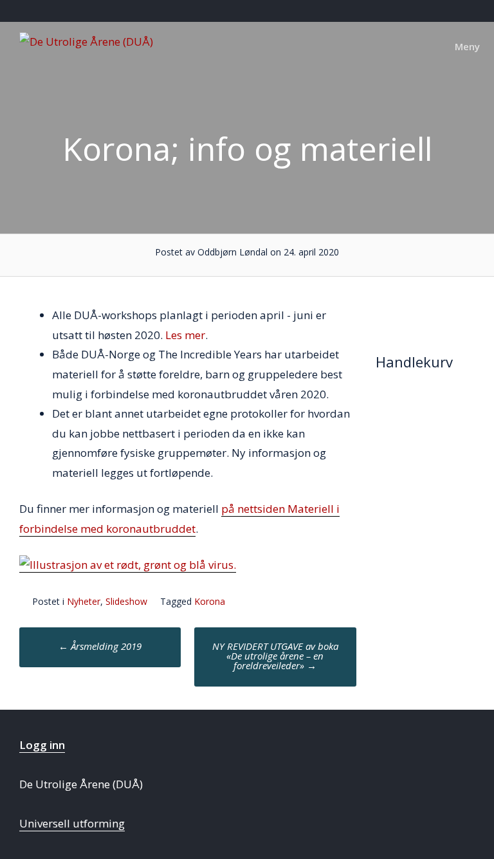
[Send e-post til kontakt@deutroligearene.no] (472, 10)
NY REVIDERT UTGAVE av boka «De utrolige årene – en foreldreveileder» (275, 656)
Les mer (185, 335)
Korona (209, 601)
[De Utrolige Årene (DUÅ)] (86, 41)
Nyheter (83, 601)
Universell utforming (72, 823)
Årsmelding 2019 (100, 646)
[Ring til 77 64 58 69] (487, 10)
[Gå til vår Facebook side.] (458, 10)
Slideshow (126, 601)
